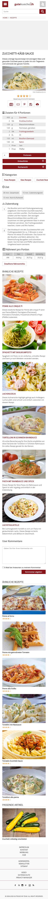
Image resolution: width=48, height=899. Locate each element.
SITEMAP (24, 866)
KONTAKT (24, 850)
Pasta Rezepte (9, 180)
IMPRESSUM (24, 847)
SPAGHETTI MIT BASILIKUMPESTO (16, 352)
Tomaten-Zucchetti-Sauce (12, 761)
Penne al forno (8, 616)
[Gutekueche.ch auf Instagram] (22, 885)
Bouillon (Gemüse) (26, 138)
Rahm (21, 142)
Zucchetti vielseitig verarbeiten (14, 839)
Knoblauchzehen (26, 121)
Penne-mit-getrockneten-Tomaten (15, 652)
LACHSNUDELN (9, 393)
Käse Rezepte (26, 180)
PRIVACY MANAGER (24, 877)
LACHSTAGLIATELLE (10, 525)
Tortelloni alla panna (10, 797)
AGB (24, 855)
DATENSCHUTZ (24, 875)
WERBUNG (24, 852)
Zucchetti (23, 117)
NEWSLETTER (24, 863)
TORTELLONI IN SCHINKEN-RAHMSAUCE (19, 437)
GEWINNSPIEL (24, 861)
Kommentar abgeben (33, 572)
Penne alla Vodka (9, 688)
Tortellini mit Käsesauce (11, 724)
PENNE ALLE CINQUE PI (12, 306)
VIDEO (24, 872)
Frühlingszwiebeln (26, 131)
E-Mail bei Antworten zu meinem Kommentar (22, 567)
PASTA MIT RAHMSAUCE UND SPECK (18, 481)
